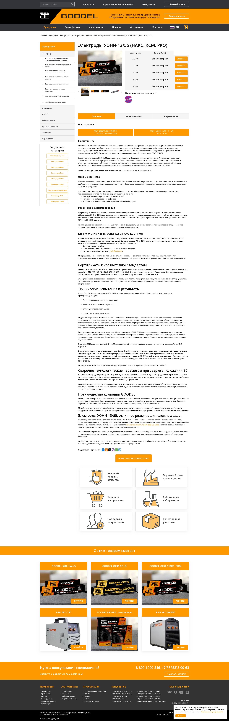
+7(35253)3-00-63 (175, 667)
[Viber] (113, 449)
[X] (109, 449)
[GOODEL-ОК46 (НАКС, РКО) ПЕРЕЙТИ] (165, 604)
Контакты (157, 27)
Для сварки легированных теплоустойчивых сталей (55, 72)
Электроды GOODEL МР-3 (149, 696)
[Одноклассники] (106, 449)
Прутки (45, 114)
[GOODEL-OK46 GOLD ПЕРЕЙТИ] (114, 604)
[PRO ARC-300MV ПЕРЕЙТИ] (165, 650)
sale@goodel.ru (148, 4)
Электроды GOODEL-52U (122, 691)
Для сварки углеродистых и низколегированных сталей (56, 59)
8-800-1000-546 (148, 667)
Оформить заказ (177, 16)
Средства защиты (50, 126)
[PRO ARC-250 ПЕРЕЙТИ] (63, 650)
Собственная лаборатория (95, 691)
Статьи (87, 696)
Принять (180, 716)
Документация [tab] (170, 116)
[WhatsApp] (116, 449)
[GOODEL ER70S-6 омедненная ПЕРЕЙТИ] (114, 650)
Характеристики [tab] (133, 116)
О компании (136, 27)
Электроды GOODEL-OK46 (149, 691)
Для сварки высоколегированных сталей (58, 66)
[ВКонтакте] (103, 449)
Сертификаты (72, 27)
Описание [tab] (96, 116)
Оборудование (48, 120)
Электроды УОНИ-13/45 (121, 701)
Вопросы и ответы (91, 701)
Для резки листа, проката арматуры (55, 90)
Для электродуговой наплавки (57, 96)
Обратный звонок (176, 4)
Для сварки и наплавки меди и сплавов (56, 78)
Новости (116, 27)
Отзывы (87, 694)
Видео (86, 699)
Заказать (181, 58)
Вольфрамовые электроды (55, 102)
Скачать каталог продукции (133, 458)
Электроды (47, 54)
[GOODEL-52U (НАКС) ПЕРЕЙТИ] (63, 604)
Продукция (50, 27)
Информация (96, 27)
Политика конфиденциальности (212, 712)
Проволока (47, 108)
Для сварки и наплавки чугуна (56, 84)
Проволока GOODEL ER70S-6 (150, 699)
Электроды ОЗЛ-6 (119, 699)
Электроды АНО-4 (119, 696)
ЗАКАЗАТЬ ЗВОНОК (176, 674)
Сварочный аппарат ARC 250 (149, 694)
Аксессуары (47, 132)
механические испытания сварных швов (142, 425)
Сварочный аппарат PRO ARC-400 (152, 701)
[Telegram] (119, 449)
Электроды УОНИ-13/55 (121, 694)
